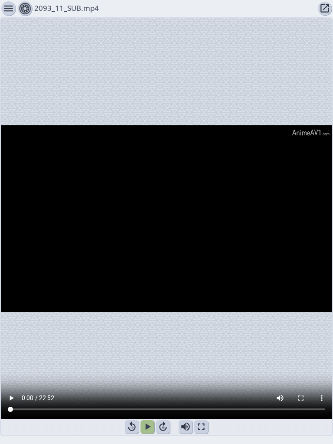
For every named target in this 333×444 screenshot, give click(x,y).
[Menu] (25, 8)
